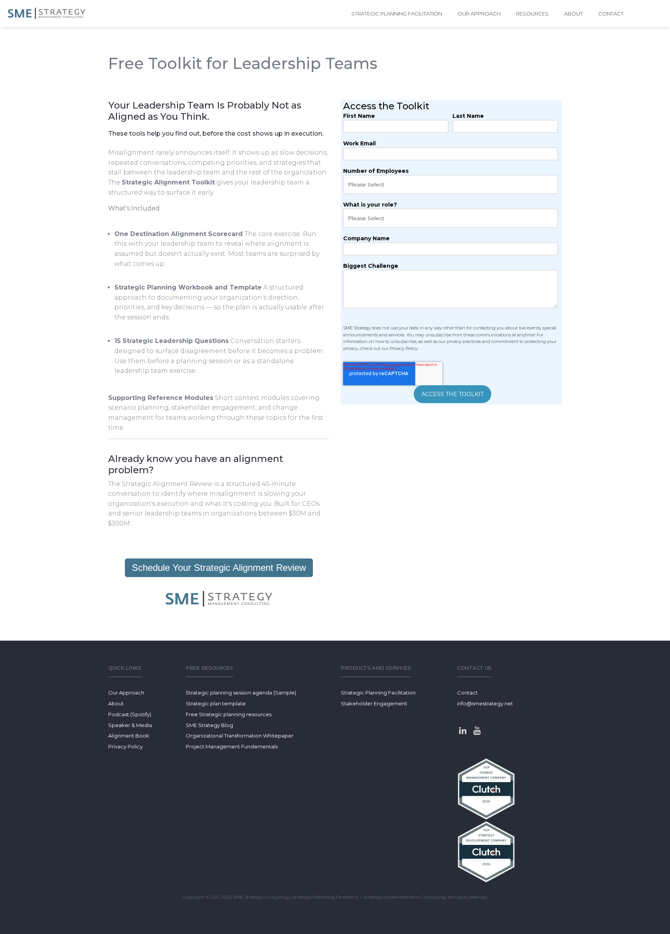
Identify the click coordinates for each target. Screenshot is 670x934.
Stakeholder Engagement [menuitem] (374, 703)
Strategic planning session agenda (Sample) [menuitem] (241, 692)
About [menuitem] (573, 13)
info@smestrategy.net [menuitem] (485, 703)
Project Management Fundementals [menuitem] (232, 746)
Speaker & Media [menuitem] (130, 725)
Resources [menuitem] (532, 13)
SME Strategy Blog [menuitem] (209, 725)
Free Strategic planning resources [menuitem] (228, 714)
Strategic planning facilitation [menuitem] (396, 13)
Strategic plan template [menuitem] (216, 703)
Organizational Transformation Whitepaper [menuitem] (240, 735)
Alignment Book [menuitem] (128, 735)
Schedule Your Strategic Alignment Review (219, 567)
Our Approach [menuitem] (479, 13)
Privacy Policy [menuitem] (125, 746)
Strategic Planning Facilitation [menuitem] (378, 692)
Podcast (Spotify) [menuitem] (129, 714)
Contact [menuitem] (610, 13)
